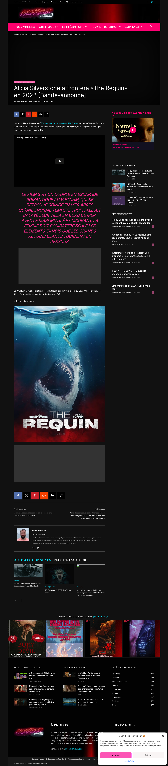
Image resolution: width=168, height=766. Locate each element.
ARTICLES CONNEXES (32, 560)
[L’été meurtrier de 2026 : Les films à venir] (59, 574)
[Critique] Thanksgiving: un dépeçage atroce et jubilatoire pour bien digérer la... (42, 702)
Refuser (148, 755)
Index (88, 759)
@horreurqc (101, 616)
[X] (22, 114)
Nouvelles (25, 26)
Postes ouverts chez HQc (60, 2)
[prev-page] (15, 600)
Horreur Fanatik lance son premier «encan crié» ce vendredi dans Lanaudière (34, 514)
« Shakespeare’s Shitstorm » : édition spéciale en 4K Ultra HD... (42, 675)
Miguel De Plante (117, 244)
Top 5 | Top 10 (50, 587)
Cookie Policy (129, 761)
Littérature (73, 26)
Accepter (115, 755)
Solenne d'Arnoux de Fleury (121, 226)
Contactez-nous (76, 2)
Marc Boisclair (22, 101)
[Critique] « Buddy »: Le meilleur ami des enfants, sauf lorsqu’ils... (140, 186)
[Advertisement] (60, 266)
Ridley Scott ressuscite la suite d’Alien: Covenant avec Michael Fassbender (140, 173)
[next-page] (19, 600)
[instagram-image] (26, 638)
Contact (132, 26)
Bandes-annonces (38, 35)
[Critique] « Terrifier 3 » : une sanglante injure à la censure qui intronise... (41, 689)
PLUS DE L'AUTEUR (70, 560)
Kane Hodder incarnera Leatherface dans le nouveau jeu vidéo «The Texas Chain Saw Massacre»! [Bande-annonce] (87, 515)
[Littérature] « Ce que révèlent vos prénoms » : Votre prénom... (140, 200)
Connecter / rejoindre (42, 2)
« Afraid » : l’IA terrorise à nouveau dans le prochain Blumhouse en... (89, 675)
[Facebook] (148, 2)
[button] (162, 736)
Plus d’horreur (104, 26)
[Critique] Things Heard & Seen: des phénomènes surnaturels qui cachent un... (91, 689)
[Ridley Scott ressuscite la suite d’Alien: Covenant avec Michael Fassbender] (28, 570)
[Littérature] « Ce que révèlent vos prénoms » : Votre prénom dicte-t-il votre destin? (131, 255)
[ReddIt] (34, 114)
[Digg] (40, 114)
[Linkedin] (39, 547)
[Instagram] (152, 2)
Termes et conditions (76, 759)
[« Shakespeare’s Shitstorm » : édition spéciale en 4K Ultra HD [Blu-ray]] (20, 675)
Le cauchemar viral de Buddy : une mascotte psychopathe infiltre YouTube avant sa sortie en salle (91, 592)
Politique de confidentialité (56, 759)
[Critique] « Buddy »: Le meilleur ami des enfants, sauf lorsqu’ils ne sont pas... (131, 237)
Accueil (16, 35)
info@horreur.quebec (74, 749)
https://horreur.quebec (39, 534)
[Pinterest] (28, 114)
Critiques (47, 26)
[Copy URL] (46, 114)
